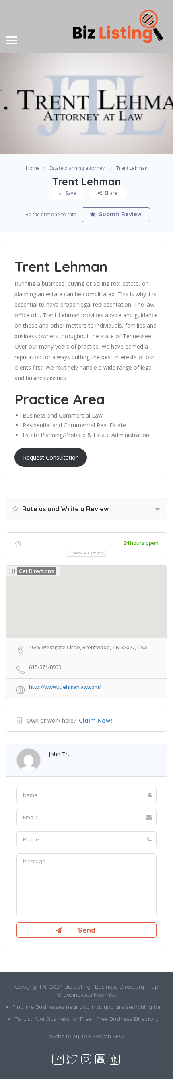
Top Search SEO (102, 1036)
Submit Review (119, 214)
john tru (60, 754)
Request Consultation (51, 457)
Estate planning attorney (77, 168)
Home (33, 168)
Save (70, 193)
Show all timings (88, 553)
